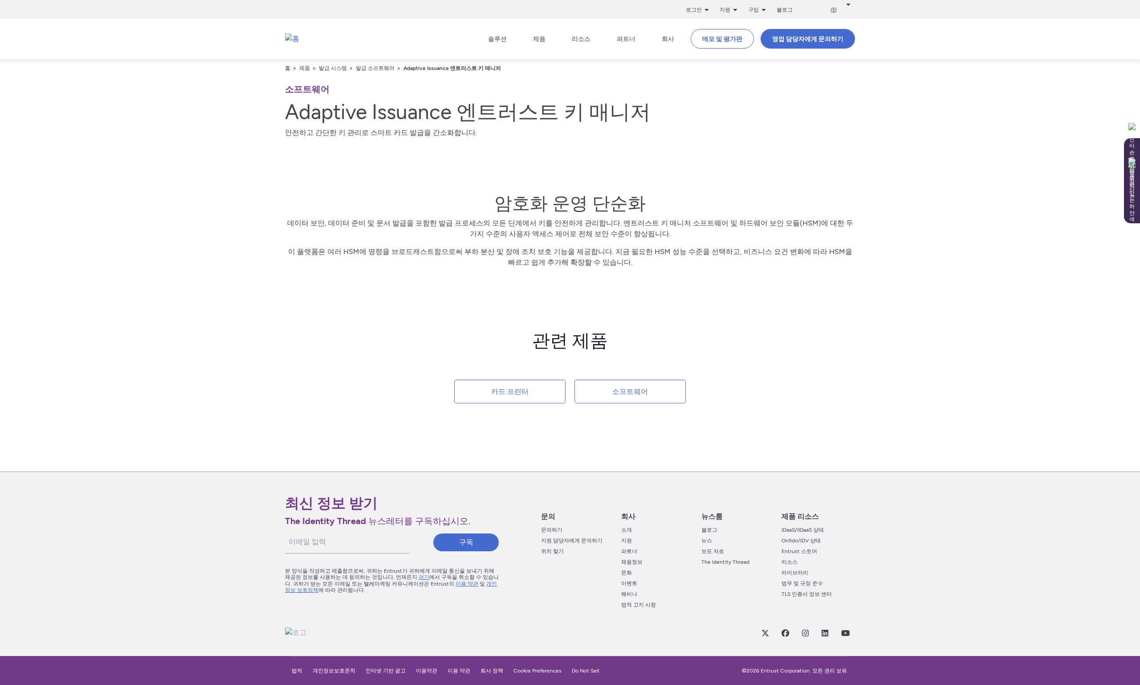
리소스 (790, 562)
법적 (297, 671)
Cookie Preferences (537, 671)
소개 (626, 530)
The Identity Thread (725, 562)
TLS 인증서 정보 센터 (807, 594)
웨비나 (629, 594)
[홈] (292, 39)
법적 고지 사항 (638, 605)
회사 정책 (491, 671)
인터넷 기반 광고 (386, 671)
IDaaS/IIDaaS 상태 (803, 530)
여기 (424, 577)
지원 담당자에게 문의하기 (572, 540)
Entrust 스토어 (799, 551)
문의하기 (551, 530)
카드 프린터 (510, 391)
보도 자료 (712, 551)
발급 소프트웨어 (375, 68)
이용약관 (426, 671)
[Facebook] (785, 633)
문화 (626, 573)
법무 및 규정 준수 (802, 583)
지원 (626, 540)
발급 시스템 (333, 68)
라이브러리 (795, 573)
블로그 (785, 10)
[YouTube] (845, 633)
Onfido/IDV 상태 (801, 540)
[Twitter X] (765, 633)
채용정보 (632, 562)
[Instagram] (805, 633)
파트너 (629, 551)
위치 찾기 (552, 551)
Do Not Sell (585, 671)
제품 (305, 68)
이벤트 (629, 583)
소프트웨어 (630, 391)
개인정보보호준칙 (334, 671)
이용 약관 (467, 584)
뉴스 (706, 540)
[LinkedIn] (824, 633)
